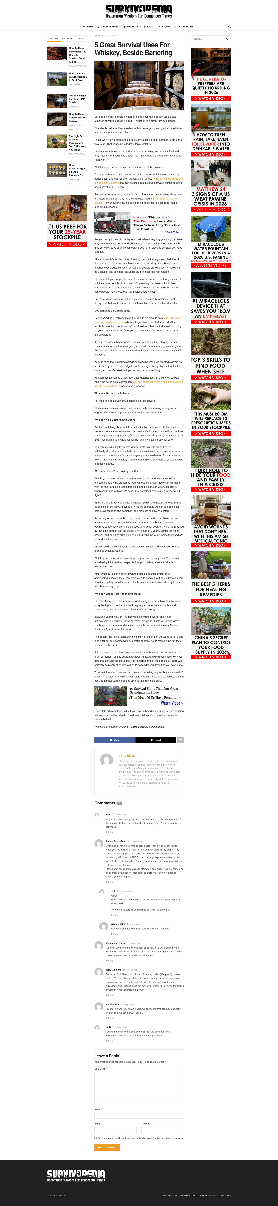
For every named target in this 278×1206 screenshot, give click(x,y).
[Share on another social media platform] (180, 740)
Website (145, 1123)
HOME (89, 26)
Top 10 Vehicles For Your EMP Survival (77, 99)
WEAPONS (133, 26)
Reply (110, 832)
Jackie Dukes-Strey (116, 841)
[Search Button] (229, 26)
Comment (100, 1068)
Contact (214, 1195)
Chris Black (127, 755)
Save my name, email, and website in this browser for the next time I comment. (141, 1138)
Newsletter (185, 26)
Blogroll (203, 1195)
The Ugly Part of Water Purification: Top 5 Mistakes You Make (77, 142)
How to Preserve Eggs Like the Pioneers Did (77, 170)
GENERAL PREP (109, 26)
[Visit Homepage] (139, 11)
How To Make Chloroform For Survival (78, 117)
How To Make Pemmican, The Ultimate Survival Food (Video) (77, 54)
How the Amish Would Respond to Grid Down (78, 77)
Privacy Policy (170, 1195)
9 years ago (135, 924)
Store (166, 26)
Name (98, 1109)
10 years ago (120, 814)
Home (97, 35)
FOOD (149, 26)
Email (98, 1123)
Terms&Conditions (188, 1195)
